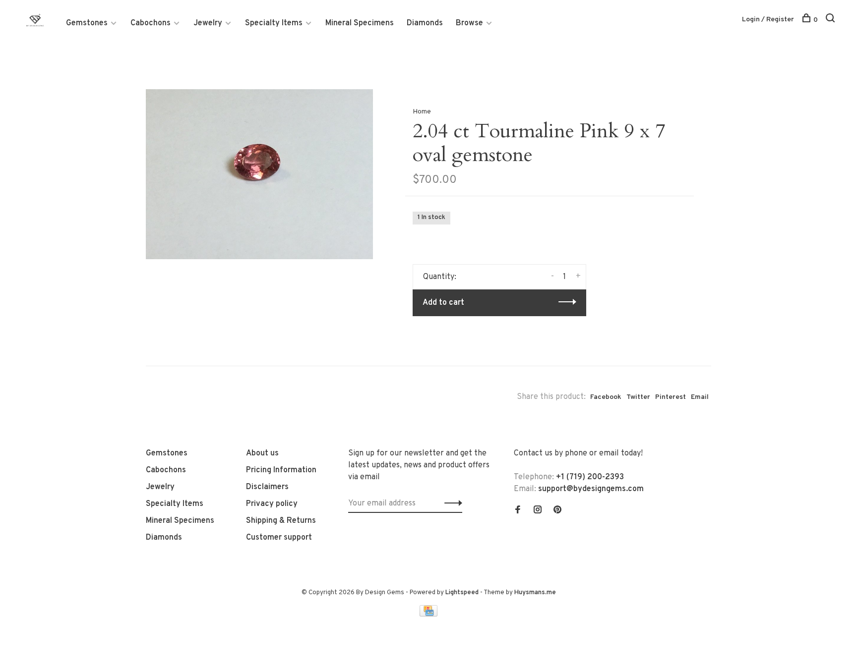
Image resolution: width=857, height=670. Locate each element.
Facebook (605, 397)
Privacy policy (272, 504)
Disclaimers (267, 487)
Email (700, 397)
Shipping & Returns (281, 521)
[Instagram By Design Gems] (538, 511)
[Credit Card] (428, 614)
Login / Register (768, 19)
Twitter (638, 397)
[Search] (831, 20)
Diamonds (425, 23)
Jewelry (207, 23)
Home (422, 112)
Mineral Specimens (359, 23)
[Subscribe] (450, 503)
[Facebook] (518, 511)
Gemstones (87, 23)
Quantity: (439, 277)
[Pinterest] (557, 511)
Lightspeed (462, 593)
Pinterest (670, 397)
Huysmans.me (535, 593)
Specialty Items (274, 23)
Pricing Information (281, 470)
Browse (469, 23)
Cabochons (150, 23)
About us (262, 453)
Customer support (279, 538)
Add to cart (443, 303)
